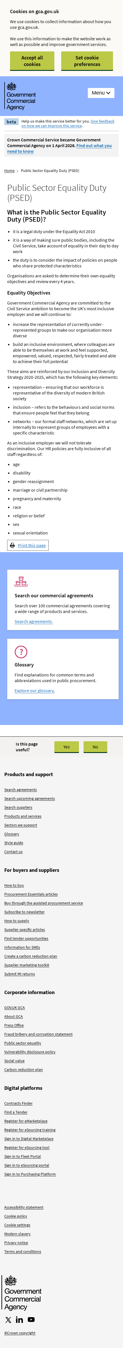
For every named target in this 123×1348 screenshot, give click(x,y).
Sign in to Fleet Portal (22, 1156)
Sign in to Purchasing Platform (30, 1174)
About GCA (13, 1016)
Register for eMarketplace (25, 1120)
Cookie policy (15, 1216)
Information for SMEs (22, 947)
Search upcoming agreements (29, 798)
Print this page (32, 545)
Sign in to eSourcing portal (26, 1165)
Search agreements (20, 789)
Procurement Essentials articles (31, 894)
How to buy (14, 885)
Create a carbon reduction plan (30, 956)
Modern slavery (17, 1233)
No (95, 747)
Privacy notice (16, 1242)
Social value (14, 1060)
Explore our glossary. (35, 690)
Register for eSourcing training (29, 1129)
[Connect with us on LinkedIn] (19, 1319)
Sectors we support (20, 825)
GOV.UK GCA (14, 1007)
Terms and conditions (22, 1251)
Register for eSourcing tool (26, 1147)
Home (9, 170)
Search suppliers (18, 807)
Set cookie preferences (87, 60)
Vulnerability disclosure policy (29, 1051)
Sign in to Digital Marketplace (28, 1138)
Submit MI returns (19, 973)
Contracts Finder (18, 1103)
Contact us (13, 851)
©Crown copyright (19, 1332)
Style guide (13, 842)
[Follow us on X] (7, 1319)
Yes (67, 747)
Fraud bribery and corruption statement (38, 1034)
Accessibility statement (23, 1207)
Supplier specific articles (24, 929)
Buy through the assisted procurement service (43, 903)
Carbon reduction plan (23, 1069)
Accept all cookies (32, 60)
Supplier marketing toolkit (26, 965)
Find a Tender (15, 1112)
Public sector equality (22, 1042)
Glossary (11, 833)
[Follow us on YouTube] (31, 1319)
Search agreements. (34, 621)
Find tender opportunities (26, 938)
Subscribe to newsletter (24, 911)
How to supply (16, 920)
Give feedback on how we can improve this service (67, 123)
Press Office (14, 1025)
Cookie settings (17, 1224)
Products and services (22, 816)
